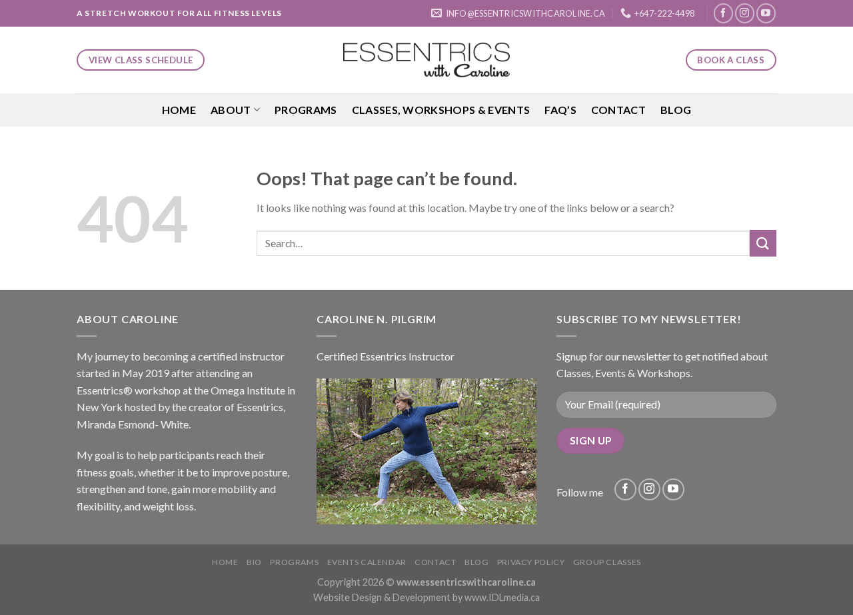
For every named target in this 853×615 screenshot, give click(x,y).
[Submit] (763, 243)
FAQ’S (560, 109)
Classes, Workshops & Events (441, 109)
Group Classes (607, 562)
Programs (306, 109)
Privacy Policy (531, 562)
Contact (618, 109)
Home (179, 109)
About (231, 109)
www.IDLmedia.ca (502, 597)
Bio (254, 562)
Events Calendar (367, 562)
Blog (675, 109)
